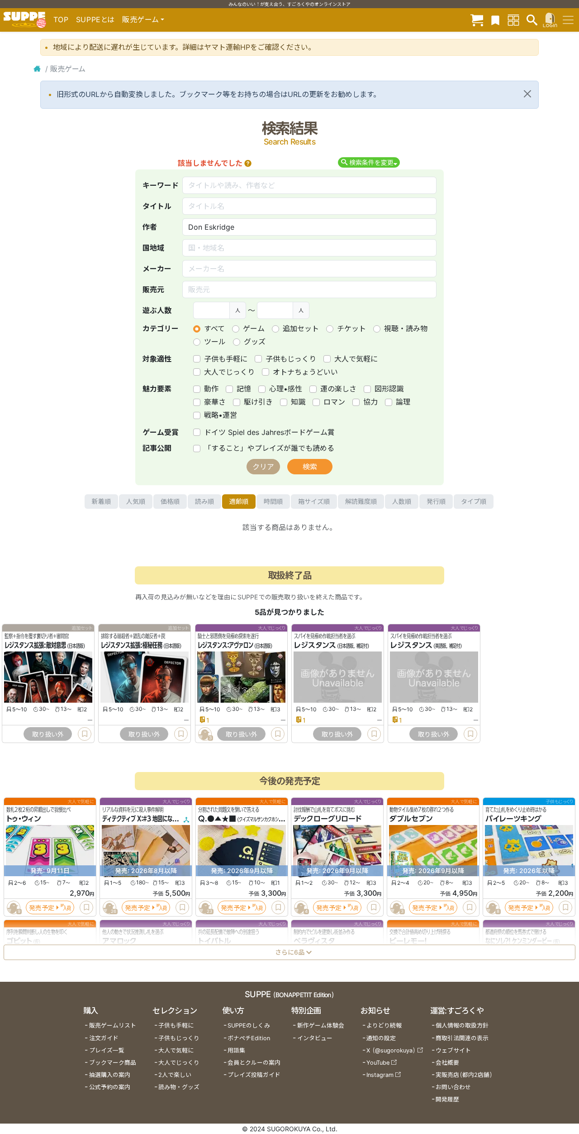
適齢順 (238, 501)
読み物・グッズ (178, 1087)
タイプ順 (473, 501)
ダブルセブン (410, 819)
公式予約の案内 (109, 1087)
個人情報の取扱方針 (462, 1025)
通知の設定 (381, 1038)
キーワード (160, 185)
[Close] (527, 93)
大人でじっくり (229, 371)
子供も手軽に (225, 358)
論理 (403, 401)
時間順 (273, 501)
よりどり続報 (384, 1025)
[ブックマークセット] (495, 20)
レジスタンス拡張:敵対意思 (35, 645)
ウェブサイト (453, 1050)
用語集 (236, 1050)
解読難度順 (361, 501)
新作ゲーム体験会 (320, 1025)
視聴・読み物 (405, 328)
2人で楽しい (174, 1074)
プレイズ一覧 (106, 1050)
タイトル (156, 206)
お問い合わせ (453, 1087)
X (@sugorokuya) (391, 1050)
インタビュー (314, 1038)
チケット (351, 328)
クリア (263, 466)
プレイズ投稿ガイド (254, 1074)
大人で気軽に (356, 358)
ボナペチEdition (249, 1038)
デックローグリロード (327, 819)
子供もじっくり (291, 358)
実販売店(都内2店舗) (464, 1074)
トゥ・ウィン (23, 819)
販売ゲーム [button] (140, 19)
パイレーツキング (513, 819)
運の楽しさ (338, 388)
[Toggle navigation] (568, 20)
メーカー (156, 268)
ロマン (334, 401)
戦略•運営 (220, 415)
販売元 (153, 289)
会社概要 (447, 1062)
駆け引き (258, 401)
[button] (248, 163)
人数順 (401, 501)
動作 (211, 388)
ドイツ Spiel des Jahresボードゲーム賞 (269, 432)
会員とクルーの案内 (254, 1062)
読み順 (204, 501)
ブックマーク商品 (112, 1062)
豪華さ (215, 401)
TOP (61, 19)
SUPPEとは (95, 19)
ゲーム (254, 328)
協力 (370, 401)
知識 (298, 401)
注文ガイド (104, 1038)
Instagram (380, 1074)
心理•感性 (285, 388)
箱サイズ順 (314, 501)
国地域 (153, 247)
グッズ (255, 341)
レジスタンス (315, 645)
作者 (149, 227)
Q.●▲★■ (217, 819)
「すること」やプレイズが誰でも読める (269, 448)
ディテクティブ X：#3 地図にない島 (142, 819)
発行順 (436, 501)
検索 (310, 466)
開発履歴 (447, 1099)
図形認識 (389, 388)
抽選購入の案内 (109, 1074)
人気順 (135, 501)
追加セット (301, 328)
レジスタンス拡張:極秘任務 (131, 645)
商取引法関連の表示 (462, 1038)
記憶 (244, 388)
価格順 (170, 501)
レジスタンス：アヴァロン (225, 645)
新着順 (101, 501)
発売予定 (41, 908)
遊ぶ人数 (156, 310)
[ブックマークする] (84, 734)
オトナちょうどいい (305, 371)
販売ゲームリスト (112, 1025)
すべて (214, 328)
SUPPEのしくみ (249, 1025)
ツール (215, 341)
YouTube (377, 1062)
